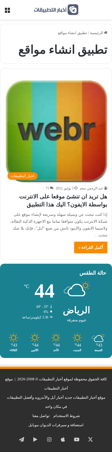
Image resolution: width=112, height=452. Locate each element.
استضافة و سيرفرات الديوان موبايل (56, 425)
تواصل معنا (41, 416)
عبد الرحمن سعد (91, 188)
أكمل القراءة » (90, 247)
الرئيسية (97, 33)
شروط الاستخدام (66, 416)
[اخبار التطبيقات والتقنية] (56, 9)
